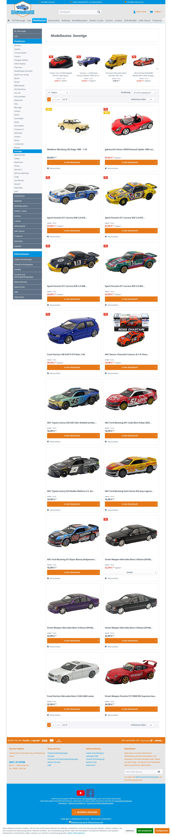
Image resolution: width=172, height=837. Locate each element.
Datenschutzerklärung (76, 803)
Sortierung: (126, 92)
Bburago (18, 107)
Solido (17, 158)
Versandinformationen (123, 801)
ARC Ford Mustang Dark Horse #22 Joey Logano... (129, 491)
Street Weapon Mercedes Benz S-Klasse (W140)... (129, 559)
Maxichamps (19, 155)
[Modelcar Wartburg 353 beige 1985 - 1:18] (73, 125)
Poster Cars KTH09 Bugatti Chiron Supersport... (61, 74)
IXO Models (19, 126)
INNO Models (20, 64)
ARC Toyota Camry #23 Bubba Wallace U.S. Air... (71, 491)
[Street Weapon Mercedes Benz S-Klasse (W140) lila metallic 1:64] (73, 604)
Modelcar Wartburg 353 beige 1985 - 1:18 (67, 149)
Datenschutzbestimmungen (147, 777)
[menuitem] (80, 11)
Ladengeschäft (92, 756)
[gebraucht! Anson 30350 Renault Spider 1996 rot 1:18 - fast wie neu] (131, 125)
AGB (16, 292)
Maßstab (18, 201)
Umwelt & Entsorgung (23, 264)
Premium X (19, 129)
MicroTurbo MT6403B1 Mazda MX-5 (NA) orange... (144, 74)
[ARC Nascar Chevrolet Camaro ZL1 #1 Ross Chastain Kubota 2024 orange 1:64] (131, 330)
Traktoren (18, 236)
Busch (17, 78)
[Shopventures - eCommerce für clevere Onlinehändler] (86, 822)
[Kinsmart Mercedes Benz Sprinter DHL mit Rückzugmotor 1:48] (116, 62)
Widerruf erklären (87, 812)
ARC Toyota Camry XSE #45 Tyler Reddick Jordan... (72, 422)
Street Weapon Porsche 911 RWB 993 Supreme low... (131, 696)
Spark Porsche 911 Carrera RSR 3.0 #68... (67, 286)
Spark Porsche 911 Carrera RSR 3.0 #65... (125, 286)
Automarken (19, 196)
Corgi (16, 177)
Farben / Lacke (20, 211)
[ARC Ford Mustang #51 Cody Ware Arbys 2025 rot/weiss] (131, 399)
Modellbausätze (21, 206)
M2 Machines (20, 89)
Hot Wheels (19, 180)
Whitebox (18, 133)
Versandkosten (91, 799)
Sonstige (18, 151)
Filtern (54, 92)
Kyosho (17, 49)
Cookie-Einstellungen (23, 259)
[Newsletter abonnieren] (159, 771)
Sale (16, 36)
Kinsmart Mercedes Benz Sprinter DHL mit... (116, 74)
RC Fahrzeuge (20, 31)
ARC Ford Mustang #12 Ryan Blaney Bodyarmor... (71, 559)
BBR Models (19, 85)
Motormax (18, 162)
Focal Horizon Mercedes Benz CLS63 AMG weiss (70, 696)
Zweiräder (18, 241)
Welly (16, 122)
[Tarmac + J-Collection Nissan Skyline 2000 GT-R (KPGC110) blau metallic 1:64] (89, 62)
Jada (16, 191)
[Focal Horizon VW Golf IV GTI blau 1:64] (73, 330)
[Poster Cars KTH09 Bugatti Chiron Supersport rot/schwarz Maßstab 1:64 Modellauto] (61, 62)
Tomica (17, 56)
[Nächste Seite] (53, 99)
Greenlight (18, 118)
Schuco (17, 111)
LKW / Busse (19, 231)
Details (130, 572)
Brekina (17, 45)
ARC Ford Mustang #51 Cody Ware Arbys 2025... (128, 422)
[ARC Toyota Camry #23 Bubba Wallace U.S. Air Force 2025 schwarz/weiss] (73, 467)
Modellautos (19, 41)
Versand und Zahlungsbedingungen (23, 275)
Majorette (18, 100)
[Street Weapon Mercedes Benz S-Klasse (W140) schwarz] (131, 535)
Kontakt (17, 269)
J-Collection (19, 144)
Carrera (17, 216)
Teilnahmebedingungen (58, 753)
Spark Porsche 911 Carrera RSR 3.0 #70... (125, 217)
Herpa (17, 166)
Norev (16, 115)
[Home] (9, 20)
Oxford (17, 136)
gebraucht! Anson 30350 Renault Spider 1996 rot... (130, 149)
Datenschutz (19, 287)
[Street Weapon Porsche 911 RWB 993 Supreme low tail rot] (131, 672)
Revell (16, 82)
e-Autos (17, 221)
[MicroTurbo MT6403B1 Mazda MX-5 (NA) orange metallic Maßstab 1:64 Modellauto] (144, 62)
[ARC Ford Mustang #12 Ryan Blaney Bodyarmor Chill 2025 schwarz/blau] (73, 535)
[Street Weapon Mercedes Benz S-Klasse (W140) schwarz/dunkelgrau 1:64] (131, 604)
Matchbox (18, 188)
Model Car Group (21, 74)
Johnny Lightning (21, 173)
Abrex (16, 140)
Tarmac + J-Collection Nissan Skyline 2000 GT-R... (88, 74)
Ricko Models (20, 96)
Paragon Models (21, 60)
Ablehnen (130, 830)
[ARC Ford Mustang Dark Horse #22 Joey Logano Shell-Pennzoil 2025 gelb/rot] (131, 467)
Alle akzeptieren (145, 830)
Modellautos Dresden (23, 71)
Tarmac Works (20, 53)
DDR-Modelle (19, 226)
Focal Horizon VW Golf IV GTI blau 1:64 (66, 354)
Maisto (17, 147)
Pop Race (18, 67)
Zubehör (17, 246)
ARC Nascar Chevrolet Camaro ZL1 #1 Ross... (127, 354)
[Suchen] (98, 11)
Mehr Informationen (76, 833)
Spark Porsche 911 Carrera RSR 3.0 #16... (67, 217)
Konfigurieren (162, 830)
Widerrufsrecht (20, 282)
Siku (16, 104)
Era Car (17, 93)
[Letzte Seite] (58, 99)
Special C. (18, 169)
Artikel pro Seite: (138, 99)
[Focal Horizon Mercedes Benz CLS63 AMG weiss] (73, 672)
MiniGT (17, 184)
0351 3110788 (17, 762)
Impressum (19, 297)
